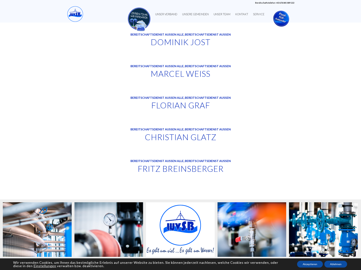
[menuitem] (139, 14)
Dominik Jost (180, 42)
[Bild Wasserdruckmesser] (110, 230)
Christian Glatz (180, 137)
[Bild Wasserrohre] (38, 230)
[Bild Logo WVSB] (182, 230)
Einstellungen (44, 266)
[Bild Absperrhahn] (253, 230)
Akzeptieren (310, 264)
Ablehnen (335, 264)
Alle (180, 34)
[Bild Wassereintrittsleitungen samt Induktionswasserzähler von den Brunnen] (325, 230)
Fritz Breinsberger (181, 168)
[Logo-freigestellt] (75, 14)
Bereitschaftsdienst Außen (153, 34)
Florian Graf (180, 105)
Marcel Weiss (180, 73)
